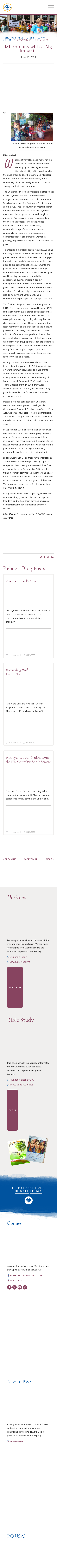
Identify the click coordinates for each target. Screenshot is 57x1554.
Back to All (31, 859)
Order (12, 1110)
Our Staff (16, 1280)
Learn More (16, 1441)
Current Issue (18, 957)
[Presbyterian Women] (7, 7)
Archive (20, 962)
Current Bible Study (22, 1080)
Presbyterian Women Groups (27, 1275)
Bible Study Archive (21, 1085)
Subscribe (15, 987)
